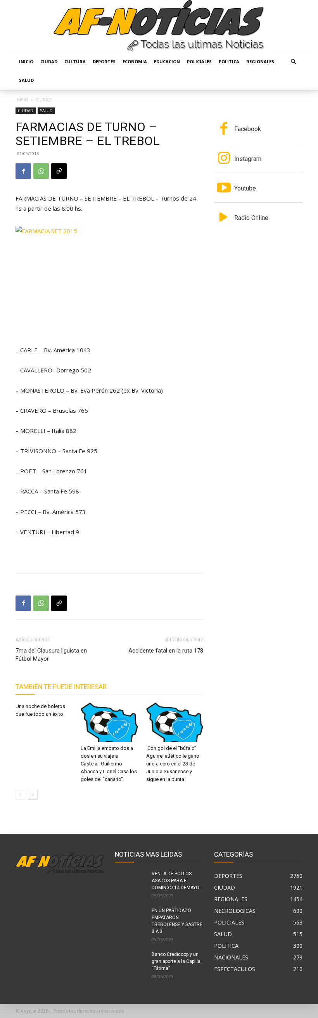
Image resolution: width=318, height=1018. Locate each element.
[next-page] (33, 795)
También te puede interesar (61, 687)
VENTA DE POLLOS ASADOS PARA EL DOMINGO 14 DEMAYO (175, 880)
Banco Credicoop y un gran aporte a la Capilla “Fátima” (176, 961)
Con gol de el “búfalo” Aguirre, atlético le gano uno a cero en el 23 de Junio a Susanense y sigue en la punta (172, 763)
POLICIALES (199, 61)
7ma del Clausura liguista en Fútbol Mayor (51, 654)
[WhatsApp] (41, 171)
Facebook (247, 129)
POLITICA (229, 61)
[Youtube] (223, 188)
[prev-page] (20, 795)
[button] (293, 62)
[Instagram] (223, 158)
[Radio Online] (223, 218)
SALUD (26, 80)
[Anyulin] (159, 26)
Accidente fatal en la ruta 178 (165, 650)
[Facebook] (23, 171)
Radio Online (251, 218)
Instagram (247, 159)
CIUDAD (48, 61)
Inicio (26, 61)
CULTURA (75, 61)
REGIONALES (260, 61)
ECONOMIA (135, 61)
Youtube (245, 188)
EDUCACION (167, 61)
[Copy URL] (59, 171)
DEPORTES (104, 61)
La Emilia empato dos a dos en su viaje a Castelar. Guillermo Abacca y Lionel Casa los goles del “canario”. (109, 763)
